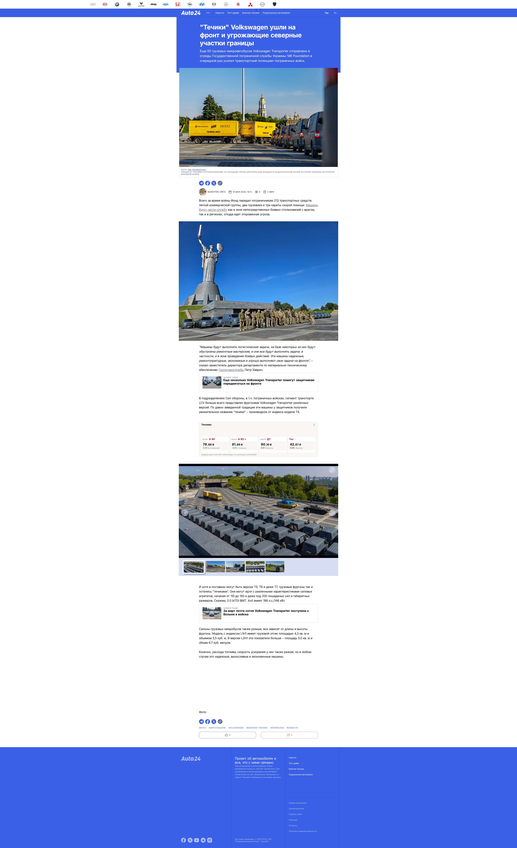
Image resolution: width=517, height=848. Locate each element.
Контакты (293, 825)
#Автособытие (217, 728)
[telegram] (201, 183)
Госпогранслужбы (231, 370)
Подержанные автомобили (276, 12)
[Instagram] (209, 840)
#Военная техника (257, 728)
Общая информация (298, 803)
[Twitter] (190, 840)
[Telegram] (203, 840)
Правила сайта (295, 814)
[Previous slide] (184, 513)
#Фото (202, 728)
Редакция (293, 820)
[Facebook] (183, 840)
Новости (220, 12)
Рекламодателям (296, 809)
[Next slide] (332, 513)
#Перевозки (277, 728)
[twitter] (213, 183)
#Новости (292, 728)
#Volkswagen (236, 728)
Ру (335, 12)
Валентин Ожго (217, 192)
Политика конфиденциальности (303, 831)
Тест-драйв (233, 12)
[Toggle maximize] (332, 469)
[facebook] (207, 183)
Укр (327, 12)
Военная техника (250, 12)
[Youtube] (196, 840)
